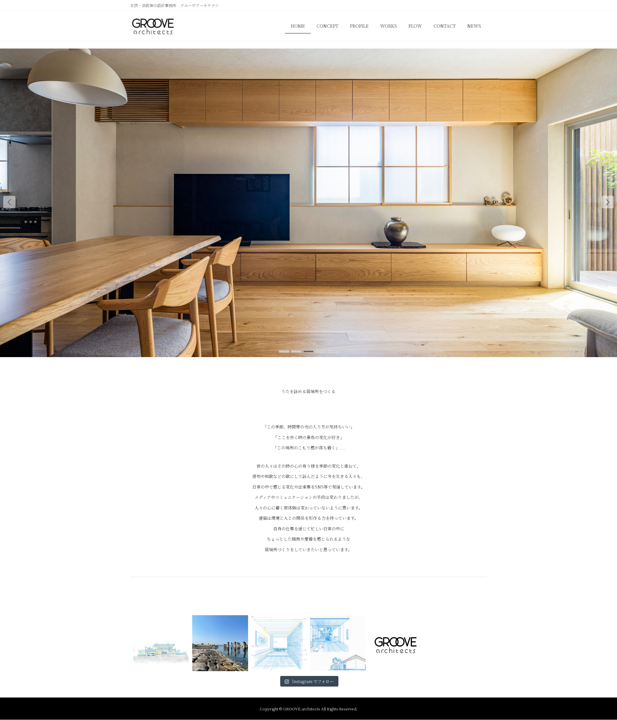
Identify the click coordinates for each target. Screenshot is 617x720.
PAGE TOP (597, 692)
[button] (608, 202)
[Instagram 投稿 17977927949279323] (397, 643)
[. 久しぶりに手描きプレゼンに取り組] (279, 643)
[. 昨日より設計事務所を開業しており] (338, 643)
